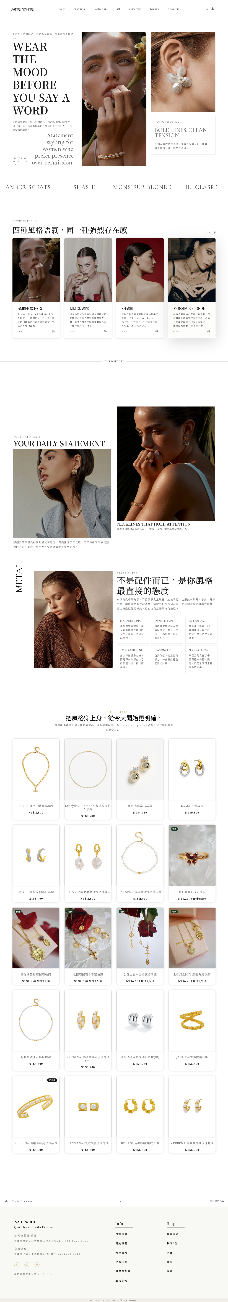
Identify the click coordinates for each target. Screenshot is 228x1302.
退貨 (170, 1252)
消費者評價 (123, 1271)
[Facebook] (16, 1264)
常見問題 (173, 1234)
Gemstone (135, 8)
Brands (154, 8)
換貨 (170, 1262)
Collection (100, 8)
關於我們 (121, 1243)
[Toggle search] (207, 9)
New (62, 8)
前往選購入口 (217, 1201)
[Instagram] (26, 1264)
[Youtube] (37, 1264)
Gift (117, 8)
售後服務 (121, 1252)
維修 (170, 1271)
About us (173, 8)
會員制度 (121, 1262)
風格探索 (121, 1280)
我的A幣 (172, 1243)
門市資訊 (121, 1234)
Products (79, 8)
